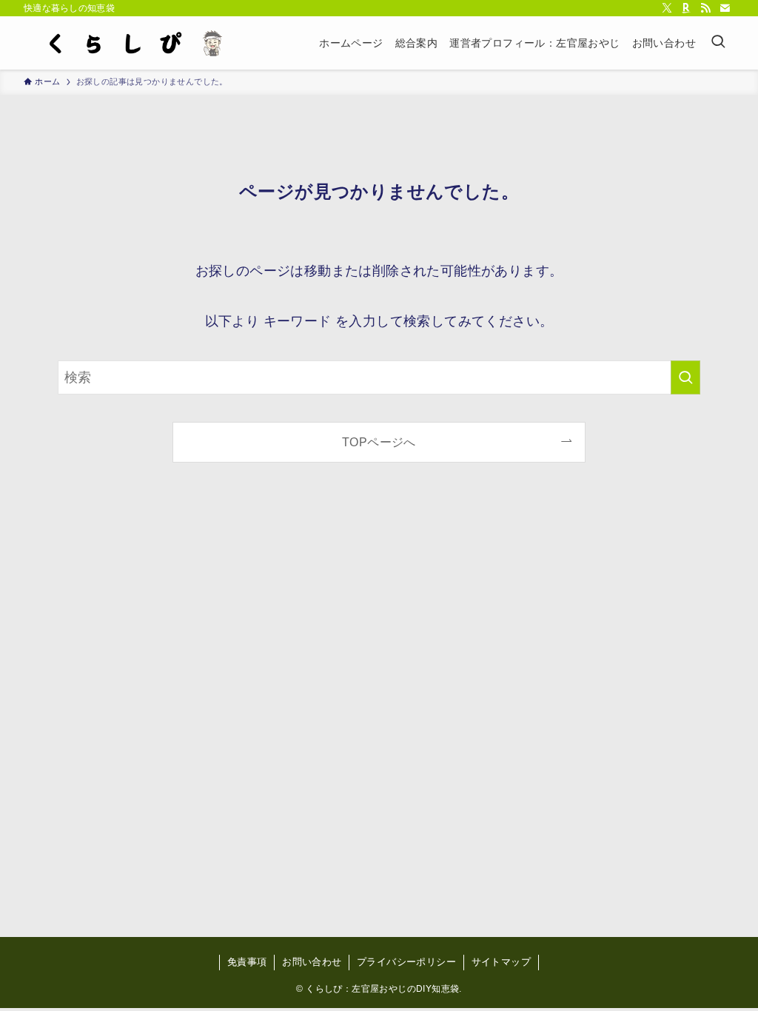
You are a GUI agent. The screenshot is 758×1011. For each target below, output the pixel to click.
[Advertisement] (379, 712)
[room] (686, 8)
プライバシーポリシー (406, 961)
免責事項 (247, 961)
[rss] (705, 8)
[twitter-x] (667, 8)
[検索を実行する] (685, 377)
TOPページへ (379, 442)
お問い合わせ (311, 961)
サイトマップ (501, 961)
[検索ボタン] (718, 43)
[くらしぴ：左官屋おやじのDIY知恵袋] (130, 43)
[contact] (724, 8)
